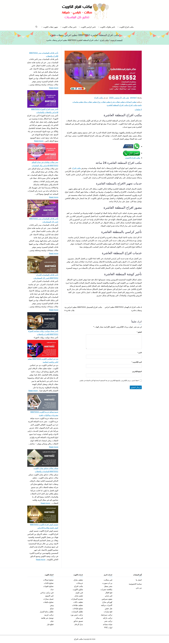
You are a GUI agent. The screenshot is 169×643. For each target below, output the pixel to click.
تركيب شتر (108, 621)
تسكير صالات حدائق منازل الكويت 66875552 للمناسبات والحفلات (46, 469)
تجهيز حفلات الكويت (50, 27)
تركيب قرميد (48, 615)
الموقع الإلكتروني (137, 371)
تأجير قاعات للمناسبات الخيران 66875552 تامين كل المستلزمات (45, 276)
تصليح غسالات (48, 580)
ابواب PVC (108, 627)
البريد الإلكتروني (137, 362)
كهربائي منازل (107, 602)
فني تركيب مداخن (46, 593)
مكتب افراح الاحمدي (132, 158)
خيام (52, 621)
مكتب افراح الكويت (126, 27)
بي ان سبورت (107, 583)
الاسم (139, 352)
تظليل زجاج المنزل (46, 612)
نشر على (119, 98)
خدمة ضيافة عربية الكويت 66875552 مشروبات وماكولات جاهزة (44, 413)
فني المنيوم (49, 596)
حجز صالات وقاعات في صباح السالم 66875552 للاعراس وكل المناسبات (45, 163)
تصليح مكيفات (48, 602)
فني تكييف (79, 593)
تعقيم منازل (78, 596)
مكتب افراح (98, 98)
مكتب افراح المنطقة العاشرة (117, 105)
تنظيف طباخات (77, 605)
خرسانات (79, 583)
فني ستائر (79, 618)
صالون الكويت (78, 589)
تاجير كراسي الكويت (88, 27)
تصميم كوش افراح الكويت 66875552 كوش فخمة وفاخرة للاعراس (44, 526)
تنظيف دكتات (78, 602)
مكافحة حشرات (106, 589)
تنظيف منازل (78, 580)
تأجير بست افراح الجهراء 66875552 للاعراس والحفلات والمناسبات (44, 110)
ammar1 (133, 98)
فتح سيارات (108, 612)
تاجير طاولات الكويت (107, 27)
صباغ (52, 608)
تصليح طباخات (78, 608)
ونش (52, 605)
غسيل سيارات (48, 599)
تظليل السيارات (77, 612)
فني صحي (108, 596)
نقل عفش (108, 608)
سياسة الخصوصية (135, 584)
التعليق (139, 332)
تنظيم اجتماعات (130, 102)
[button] (118, 27)
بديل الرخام (79, 624)
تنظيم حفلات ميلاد (90, 102)
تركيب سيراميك (106, 615)
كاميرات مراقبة (106, 605)
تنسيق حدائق (78, 621)
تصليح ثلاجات (48, 583)
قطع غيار (50, 624)
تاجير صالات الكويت (69, 27)
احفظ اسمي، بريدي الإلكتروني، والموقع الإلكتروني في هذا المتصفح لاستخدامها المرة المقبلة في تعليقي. (109, 380)
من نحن (139, 588)
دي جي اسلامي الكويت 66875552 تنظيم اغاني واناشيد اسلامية (43, 360)
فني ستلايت (108, 580)
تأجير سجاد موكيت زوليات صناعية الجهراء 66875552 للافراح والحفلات (43, 332)
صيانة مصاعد (107, 624)
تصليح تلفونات (48, 586)
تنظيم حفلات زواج (104, 102)
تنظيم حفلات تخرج (118, 102)
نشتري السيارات (77, 599)
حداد (52, 589)
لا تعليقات (138, 109)
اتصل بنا (139, 580)
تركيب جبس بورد (77, 615)
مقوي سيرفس (107, 599)
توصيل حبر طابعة (47, 618)
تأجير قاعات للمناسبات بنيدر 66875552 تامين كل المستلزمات (43, 220)
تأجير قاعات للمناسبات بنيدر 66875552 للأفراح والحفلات (43, 54)
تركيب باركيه (107, 618)
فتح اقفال (108, 593)
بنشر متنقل (108, 586)
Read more (53, 87)
